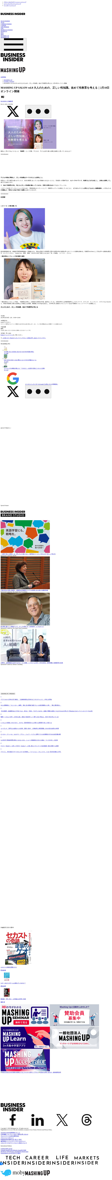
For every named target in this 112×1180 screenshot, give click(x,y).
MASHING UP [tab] (4, 693)
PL (8, 1148)
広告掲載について (6, 1134)
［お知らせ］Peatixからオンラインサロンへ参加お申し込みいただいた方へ (24, 338)
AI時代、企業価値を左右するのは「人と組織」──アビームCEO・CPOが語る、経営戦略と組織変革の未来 (32, 662)
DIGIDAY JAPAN (6, 1151)
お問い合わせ (24, 1134)
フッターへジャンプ (10, 5)
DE (3, 1148)
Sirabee (3, 1153)
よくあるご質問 (15, 1134)
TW (11, 1148)
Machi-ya (7, 1153)
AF (9, 1148)
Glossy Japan (14, 1151)
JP (6, 1148)
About (2, 1132)
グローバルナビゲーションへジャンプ (15, 2)
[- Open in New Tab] (25, 1026)
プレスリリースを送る (7, 1136)
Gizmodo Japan (5, 1150)
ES (5, 1148)
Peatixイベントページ (7, 335)
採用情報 (12, 1132)
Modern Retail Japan (23, 1151)
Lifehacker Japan (16, 1150)
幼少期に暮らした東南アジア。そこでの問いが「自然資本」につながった (22, 626)
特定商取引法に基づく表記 (14, 1139)
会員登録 (3, 77)
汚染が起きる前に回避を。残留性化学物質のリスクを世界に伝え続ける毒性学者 (24, 590)
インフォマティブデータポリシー (16, 1141)
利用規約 (3, 1139)
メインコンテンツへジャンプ (12, 4)
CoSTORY (12, 1153)
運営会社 (16, 1136)
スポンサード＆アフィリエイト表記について (14, 1143)
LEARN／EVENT (9, 81)
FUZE (10, 1150)
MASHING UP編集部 (7, 101)
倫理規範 (3, 1141)
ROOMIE (23, 1150)
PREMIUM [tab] (12, 693)
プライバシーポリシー (7, 1138)
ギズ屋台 (18, 1153)
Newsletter (7, 1132)
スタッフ (17, 1132)
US (1, 1148)
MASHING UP (8, 80)
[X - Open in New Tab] (13, 117)
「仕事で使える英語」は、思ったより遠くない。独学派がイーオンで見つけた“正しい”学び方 (28, 554)
